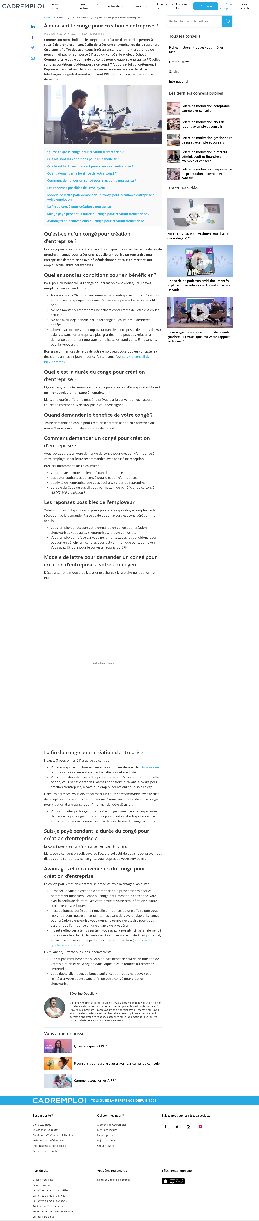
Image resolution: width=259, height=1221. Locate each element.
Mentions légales (107, 1130)
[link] (85, 152)
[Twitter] (32, 47)
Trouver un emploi (56, 6)
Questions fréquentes (45, 1130)
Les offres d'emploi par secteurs (52, 1201)
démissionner (150, 767)
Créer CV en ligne (43, 1179)
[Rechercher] (227, 21)
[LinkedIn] (32, 26)
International (178, 81)
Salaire (174, 71)
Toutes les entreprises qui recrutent (54, 1211)
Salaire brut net (42, 1185)
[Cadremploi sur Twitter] (177, 1126)
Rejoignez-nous (106, 1140)
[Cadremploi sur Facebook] (165, 1126)
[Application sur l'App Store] (173, 1181)
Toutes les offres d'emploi (48, 1206)
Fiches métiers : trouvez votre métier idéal (196, 49)
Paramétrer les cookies (46, 1151)
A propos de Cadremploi (111, 1124)
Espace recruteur (246, 6)
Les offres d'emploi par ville (49, 1195)
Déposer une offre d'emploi (113, 1179)
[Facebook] (32, 37)
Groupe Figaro (105, 1145)
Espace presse (105, 1135)
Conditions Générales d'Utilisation (53, 1135)
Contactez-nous (42, 1124)
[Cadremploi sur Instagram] (188, 1126)
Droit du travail (180, 62)
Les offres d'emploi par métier (50, 1190)
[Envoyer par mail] (32, 58)
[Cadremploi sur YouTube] (200, 1126)
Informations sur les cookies (49, 1145)
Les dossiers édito (43, 1216)
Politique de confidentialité (48, 1140)
